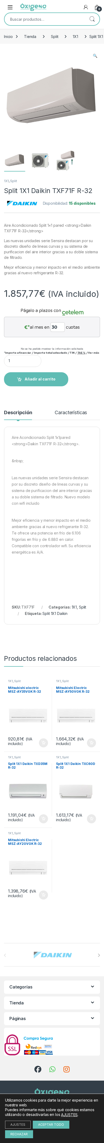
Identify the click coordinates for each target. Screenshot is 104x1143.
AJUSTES (69, 1114)
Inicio (8, 36)
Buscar (92, 19)
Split (54, 36)
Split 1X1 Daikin (54, 613)
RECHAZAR (19, 1134)
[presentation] (99, 955)
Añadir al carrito (40, 379)
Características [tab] (71, 412)
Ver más (93, 352)
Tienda (30, 36)
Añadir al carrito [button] (42, 742)
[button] (95, 56)
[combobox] (45, 19)
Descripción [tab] (18, 412)
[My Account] (86, 7)
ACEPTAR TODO (51, 1125)
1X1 (75, 36)
